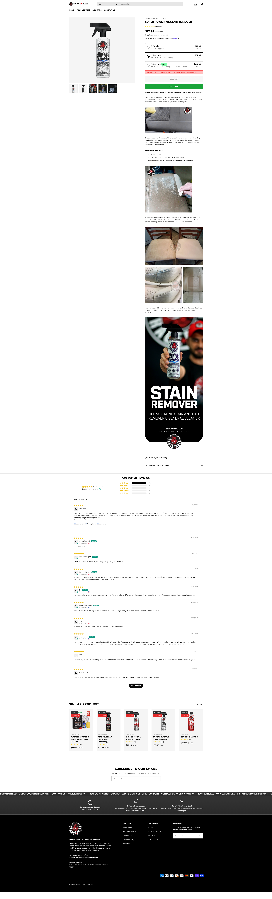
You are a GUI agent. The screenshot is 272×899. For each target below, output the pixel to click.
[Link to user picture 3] (102, 528)
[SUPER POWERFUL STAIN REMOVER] (163, 721)
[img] (79, 505)
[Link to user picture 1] (79, 528)
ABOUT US (97, 10)
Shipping (148, 35)
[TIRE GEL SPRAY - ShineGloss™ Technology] (108, 721)
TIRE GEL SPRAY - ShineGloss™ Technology (105, 739)
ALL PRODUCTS (83, 10)
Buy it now (174, 86)
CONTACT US (109, 10)
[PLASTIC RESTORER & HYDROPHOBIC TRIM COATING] (81, 721)
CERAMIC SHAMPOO (189, 737)
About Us (126, 844)
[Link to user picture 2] (90, 528)
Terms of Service (129, 831)
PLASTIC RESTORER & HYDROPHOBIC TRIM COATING (80, 739)
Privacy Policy (128, 827)
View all (200, 704)
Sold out (174, 79)
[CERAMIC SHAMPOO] (191, 721)
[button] (150, 26)
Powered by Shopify (87, 884)
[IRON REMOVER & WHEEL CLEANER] (136, 721)
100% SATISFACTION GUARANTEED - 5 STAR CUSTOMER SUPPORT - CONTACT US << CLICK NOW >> (105, 794)
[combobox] (140, 4)
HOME (71, 10)
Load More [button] (136, 686)
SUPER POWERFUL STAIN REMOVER (161, 738)
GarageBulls (149, 18)
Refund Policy (128, 840)
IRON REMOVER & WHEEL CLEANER (133, 738)
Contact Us (127, 836)
